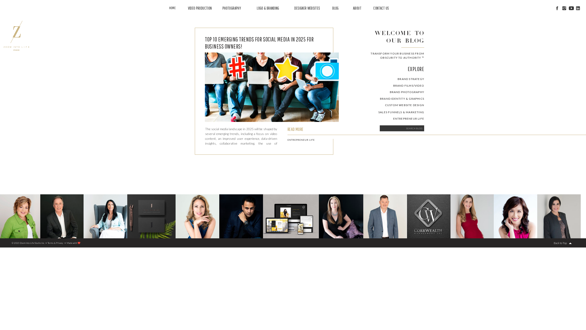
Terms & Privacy (55, 243)
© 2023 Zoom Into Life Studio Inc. (28, 243)
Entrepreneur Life (301, 139)
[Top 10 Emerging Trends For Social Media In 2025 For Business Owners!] (272, 87)
